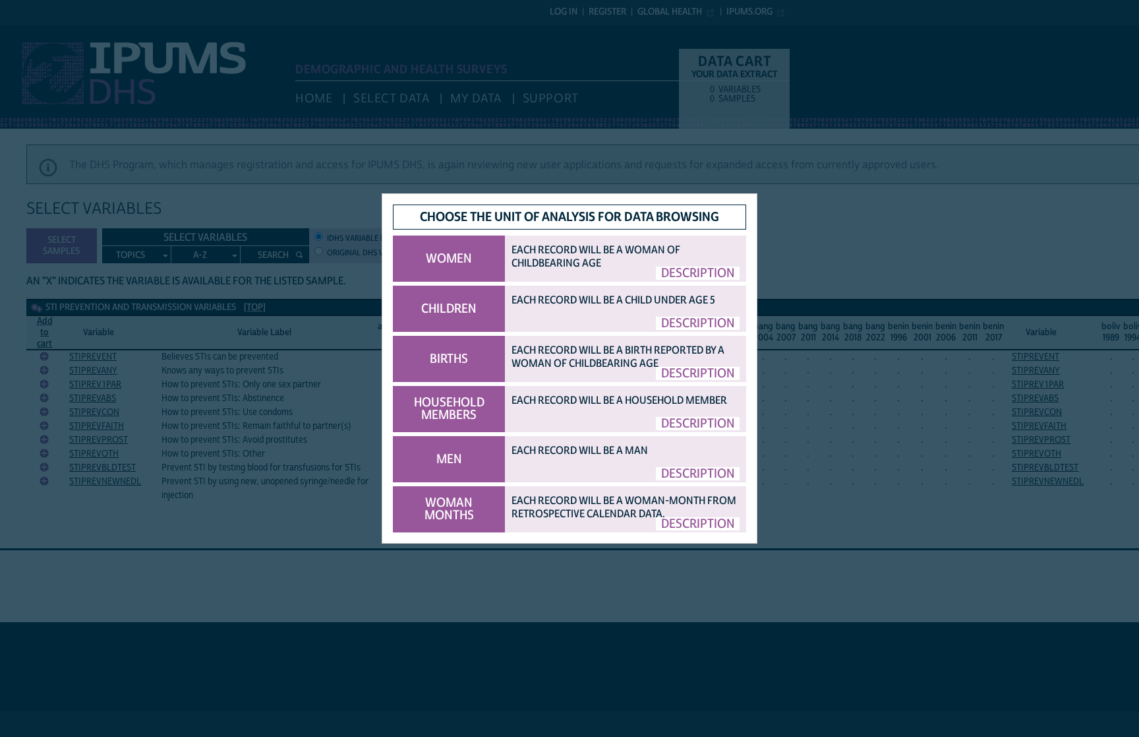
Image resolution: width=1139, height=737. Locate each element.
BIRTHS (449, 359)
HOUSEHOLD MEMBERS (449, 409)
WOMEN (449, 259)
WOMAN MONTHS (449, 509)
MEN (449, 459)
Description (698, 273)
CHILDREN (449, 309)
